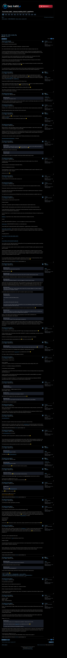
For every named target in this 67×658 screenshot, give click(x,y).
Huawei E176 (17, 351)
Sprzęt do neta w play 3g (9, 35)
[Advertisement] (27, 26)
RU (35, 14)
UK (14, 14)
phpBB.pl (31, 648)
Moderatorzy (8, 36)
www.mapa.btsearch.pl (5, 418)
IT (17, 14)
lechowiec (46, 41)
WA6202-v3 (4, 216)
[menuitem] (3, 17)
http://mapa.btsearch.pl (12, 454)
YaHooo (46, 561)
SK (26, 14)
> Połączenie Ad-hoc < (28, 575)
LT (29, 14)
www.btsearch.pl (26, 424)
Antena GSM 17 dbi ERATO (6, 228)
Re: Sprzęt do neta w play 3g (7, 93)
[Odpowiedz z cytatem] (42, 41)
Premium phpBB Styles (30, 647)
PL (3, 14)
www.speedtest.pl (23, 515)
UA (6, 14)
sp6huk (46, 76)
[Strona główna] (12, 6)
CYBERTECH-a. (16, 78)
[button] (53, 38)
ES (20, 14)
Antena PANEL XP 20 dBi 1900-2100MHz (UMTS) (10, 236)
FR (11, 14)
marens (46, 141)
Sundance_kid (7, 94)
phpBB (26, 646)
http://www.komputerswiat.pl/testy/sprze (8, 138)
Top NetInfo (7, 117)
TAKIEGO (11, 77)
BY (32, 14)
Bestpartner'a (24, 528)
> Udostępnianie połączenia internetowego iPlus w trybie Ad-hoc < (13, 575)
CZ (23, 14)
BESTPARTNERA (9, 78)
